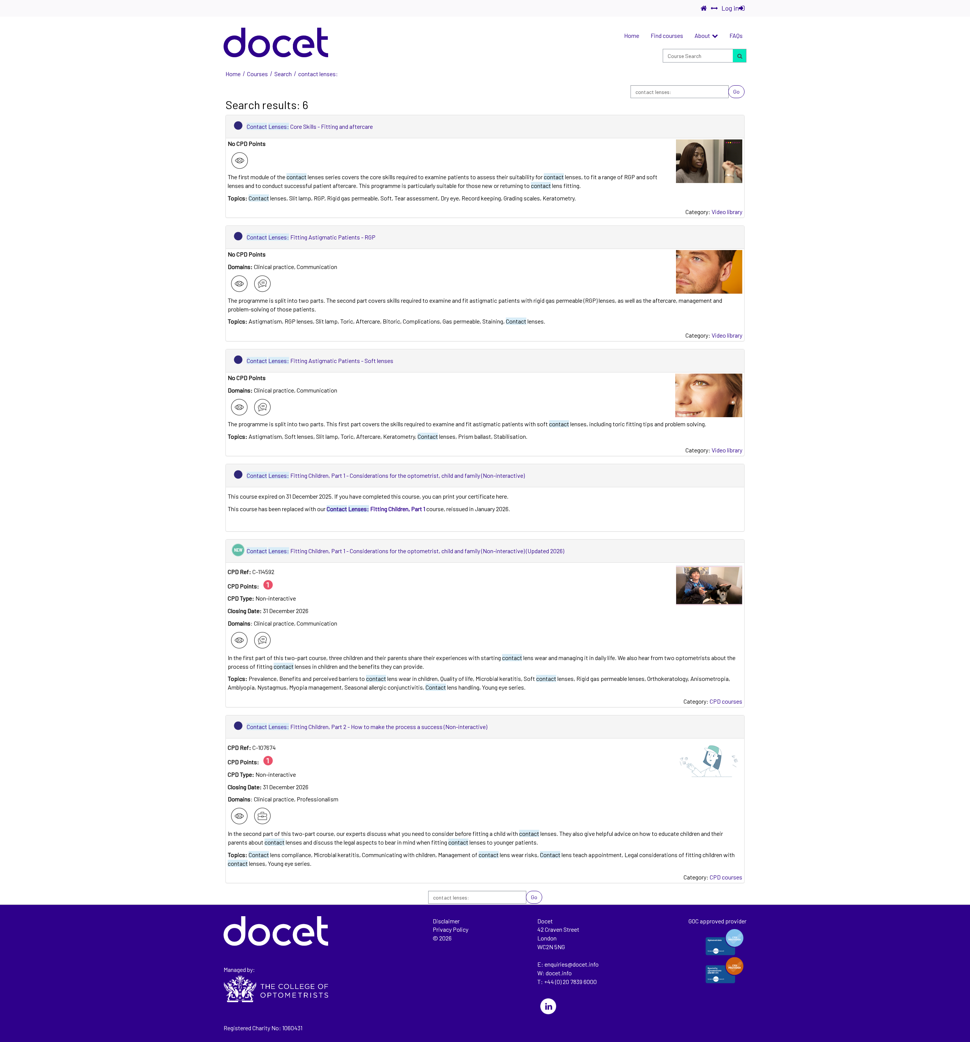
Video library (727, 211)
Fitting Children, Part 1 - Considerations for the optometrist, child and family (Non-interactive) (386, 475)
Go (736, 91)
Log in (730, 8)
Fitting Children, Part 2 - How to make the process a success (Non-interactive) (367, 726)
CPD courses (726, 701)
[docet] (276, 42)
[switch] (714, 8)
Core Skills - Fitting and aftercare (310, 126)
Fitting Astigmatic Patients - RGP (311, 237)
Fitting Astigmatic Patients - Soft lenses (320, 360)
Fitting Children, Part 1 (376, 508)
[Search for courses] (739, 56)
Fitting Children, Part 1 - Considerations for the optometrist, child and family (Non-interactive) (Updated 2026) (405, 550)
